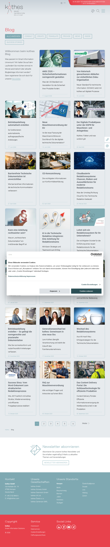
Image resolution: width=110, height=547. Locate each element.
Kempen (59, 484)
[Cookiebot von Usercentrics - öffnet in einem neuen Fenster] (92, 254)
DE (61, 3)
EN (65, 3)
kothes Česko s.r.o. (37, 499)
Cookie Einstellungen (89, 284)
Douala (84, 487)
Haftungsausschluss (38, 535)
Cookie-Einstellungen (38, 532)
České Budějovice (88, 484)
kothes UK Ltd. (36, 495)
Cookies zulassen (86, 291)
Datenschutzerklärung (17, 276)
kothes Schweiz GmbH (39, 489)
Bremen (59, 494)
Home (7, 430)
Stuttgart (60, 503)
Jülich (59, 497)
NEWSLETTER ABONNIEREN (55, 463)
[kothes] (15, 8)
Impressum (31, 276)
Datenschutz (35, 529)
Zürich (84, 496)
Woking (84, 493)
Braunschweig (61, 491)
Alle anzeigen (13, 36)
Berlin (58, 488)
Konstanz (60, 500)
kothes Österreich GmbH (39, 492)
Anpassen (53, 291)
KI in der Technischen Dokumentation (89, 2)
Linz (83, 490)
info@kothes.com (13, 498)
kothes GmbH (35, 486)
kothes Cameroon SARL (39, 502)
